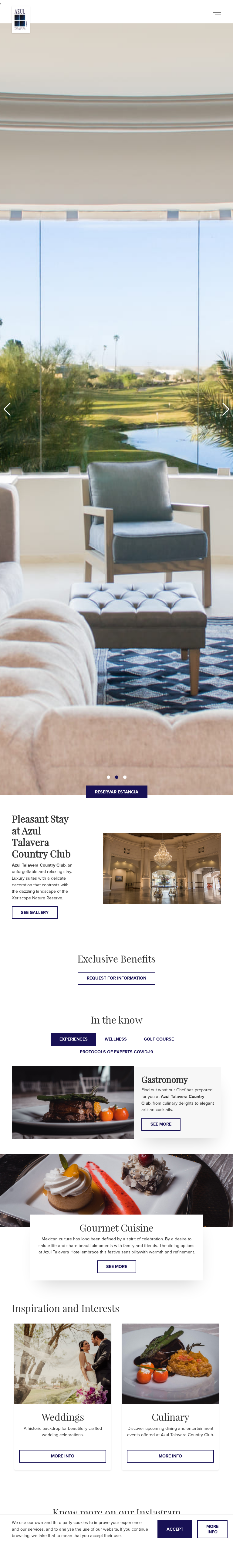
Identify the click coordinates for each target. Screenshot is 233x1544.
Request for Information (116, 978)
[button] (226, 409)
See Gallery (35, 912)
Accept (175, 1529)
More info (62, 1456)
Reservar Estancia (116, 792)
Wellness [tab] (116, 1039)
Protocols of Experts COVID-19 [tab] (116, 1052)
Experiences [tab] (73, 1039)
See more (160, 1124)
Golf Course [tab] (159, 1039)
